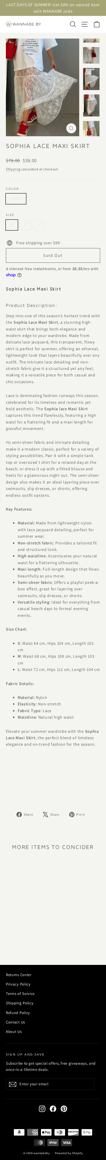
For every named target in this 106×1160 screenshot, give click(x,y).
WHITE (15, 198)
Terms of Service (20, 993)
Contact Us (15, 1022)
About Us (14, 1031)
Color (12, 188)
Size (10, 215)
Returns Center (19, 974)
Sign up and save (25, 1054)
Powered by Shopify (69, 1153)
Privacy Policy (18, 984)
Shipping (13, 169)
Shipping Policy (20, 1003)
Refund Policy (18, 1012)
